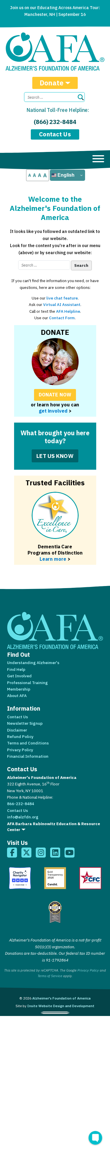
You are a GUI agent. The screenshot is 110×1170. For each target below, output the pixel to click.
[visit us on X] (26, 853)
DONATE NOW (55, 394)
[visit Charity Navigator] (20, 878)
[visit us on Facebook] (12, 853)
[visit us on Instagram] (41, 853)
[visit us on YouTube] (70, 853)
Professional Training (27, 682)
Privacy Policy (20, 749)
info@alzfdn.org (22, 817)
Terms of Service (50, 976)
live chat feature (62, 298)
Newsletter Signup (25, 723)
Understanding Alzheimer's (33, 662)
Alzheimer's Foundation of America (61, 998)
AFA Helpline (68, 311)
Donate (51, 82)
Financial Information (27, 756)
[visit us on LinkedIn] (55, 853)
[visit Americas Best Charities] (55, 912)
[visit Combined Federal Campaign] (90, 878)
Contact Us (55, 134)
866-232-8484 (20, 803)
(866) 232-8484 (55, 122)
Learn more (53, 559)
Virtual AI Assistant (61, 304)
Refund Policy (20, 736)
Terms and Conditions (28, 743)
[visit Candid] (55, 878)
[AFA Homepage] (55, 51)
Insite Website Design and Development (60, 1006)
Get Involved (19, 675)
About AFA (17, 695)
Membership (18, 689)
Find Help (16, 669)
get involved (53, 411)
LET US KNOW (55, 455)
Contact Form (62, 317)
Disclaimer (17, 730)
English (65, 175)
